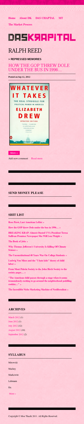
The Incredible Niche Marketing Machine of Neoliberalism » (38, 289)
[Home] (42, 40)
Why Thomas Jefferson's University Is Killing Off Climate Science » (37, 248)
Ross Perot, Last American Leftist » (26, 222)
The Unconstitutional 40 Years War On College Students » (37, 255)
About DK (25, 18)
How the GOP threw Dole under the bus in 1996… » (34, 227)
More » (14, 153)
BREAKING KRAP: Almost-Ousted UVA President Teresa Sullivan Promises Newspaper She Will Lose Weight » (38, 234)
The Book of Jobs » (18, 241)
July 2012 (13, 325)
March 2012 (14, 317)
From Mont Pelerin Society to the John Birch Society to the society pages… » (37, 270)
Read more (37, 158)
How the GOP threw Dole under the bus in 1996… (39, 67)
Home (11, 18)
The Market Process (20, 24)
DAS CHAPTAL (45, 18)
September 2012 (15, 334)
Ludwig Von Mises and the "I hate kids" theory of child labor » (36, 262)
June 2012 (13, 321)
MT (61, 18)
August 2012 (14, 329)
